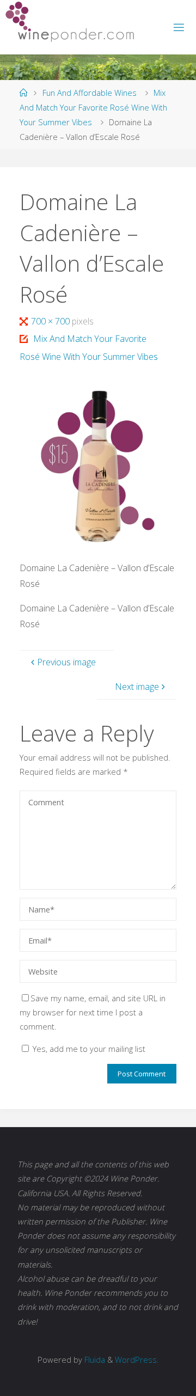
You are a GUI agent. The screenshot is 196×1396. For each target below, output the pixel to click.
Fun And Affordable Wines (89, 92)
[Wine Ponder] (70, 22)
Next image (137, 687)
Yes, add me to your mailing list (87, 1048)
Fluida (93, 1359)
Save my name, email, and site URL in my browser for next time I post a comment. (93, 1012)
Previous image (66, 662)
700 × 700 (51, 321)
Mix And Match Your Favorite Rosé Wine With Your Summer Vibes (93, 107)
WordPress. (136, 1359)
